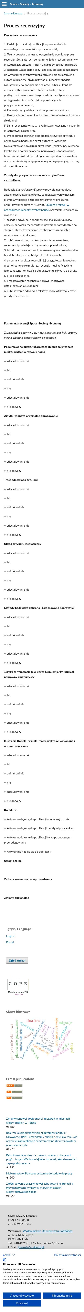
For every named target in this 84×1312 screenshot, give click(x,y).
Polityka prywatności (67, 1255)
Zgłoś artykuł (17, 960)
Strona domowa (13, 13)
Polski (10, 942)
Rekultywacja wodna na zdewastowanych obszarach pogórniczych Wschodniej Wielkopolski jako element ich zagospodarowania (41, 1159)
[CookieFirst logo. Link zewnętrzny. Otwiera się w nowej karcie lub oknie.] (4, 1260)
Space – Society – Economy (26, 4)
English (10, 936)
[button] (9, 1254)
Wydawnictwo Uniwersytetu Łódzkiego (47, 1231)
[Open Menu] (4, 4)
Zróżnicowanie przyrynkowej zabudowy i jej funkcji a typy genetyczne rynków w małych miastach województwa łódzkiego (39, 1187)
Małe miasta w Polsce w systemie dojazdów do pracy (39, 1173)
